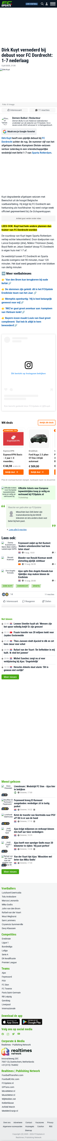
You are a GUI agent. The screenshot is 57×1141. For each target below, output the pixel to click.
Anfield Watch (8, 1107)
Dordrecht (22, 586)
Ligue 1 (5, 942)
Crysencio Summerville (12, 924)
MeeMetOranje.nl (10, 1111)
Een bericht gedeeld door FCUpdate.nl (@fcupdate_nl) (30, 406)
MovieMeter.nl (8, 1091)
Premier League (9, 962)
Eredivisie (6, 938)
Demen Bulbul (19, 118)
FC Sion (5, 984)
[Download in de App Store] (11, 1022)
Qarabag (6, 1000)
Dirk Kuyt (6, 138)
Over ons (6, 1122)
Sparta (36, 586)
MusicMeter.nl (8, 1095)
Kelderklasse (8, 1103)
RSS (50, 1126)
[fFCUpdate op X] (13, 1034)
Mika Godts (7, 904)
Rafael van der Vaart (11, 912)
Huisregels (29, 1126)
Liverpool (6, 1004)
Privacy (50, 1122)
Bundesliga (7, 946)
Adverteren (18, 1122)
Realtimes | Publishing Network (28, 1137)
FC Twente (7, 988)
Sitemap (28, 1130)
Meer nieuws (10, 676)
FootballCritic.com (10, 1079)
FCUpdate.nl (8, 1083)
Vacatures (39, 1122)
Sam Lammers (9, 920)
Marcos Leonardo (10, 900)
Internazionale (8, 1008)
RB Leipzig (7, 996)
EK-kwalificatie (9, 958)
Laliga (5, 950)
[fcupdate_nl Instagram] (7, 1034)
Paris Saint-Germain (11, 992)
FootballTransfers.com (12, 1075)
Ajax (4, 973)
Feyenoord (7, 977)
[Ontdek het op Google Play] (32, 1022)
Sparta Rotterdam (41, 152)
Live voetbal (31, 4)
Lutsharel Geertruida (11, 892)
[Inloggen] (45, 3)
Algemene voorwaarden (12, 1126)
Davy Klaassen (9, 928)
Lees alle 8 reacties (18, 529)
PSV (4, 981)
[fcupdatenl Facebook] (2, 1034)
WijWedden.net (9, 1099)
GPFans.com (8, 1087)
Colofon (40, 1126)
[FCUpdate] (7, 3)
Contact (29, 1122)
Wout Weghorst (9, 916)
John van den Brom (11, 908)
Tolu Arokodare (9, 896)
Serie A (5, 954)
